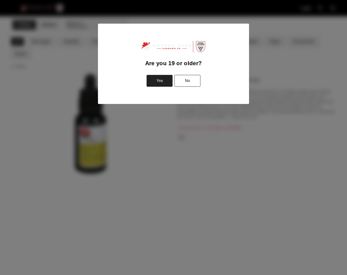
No (187, 81)
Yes (160, 81)
